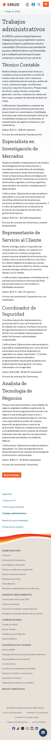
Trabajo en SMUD (10, 624)
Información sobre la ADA (27, 717)
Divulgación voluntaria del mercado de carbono (22, 613)
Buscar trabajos (9, 629)
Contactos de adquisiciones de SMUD (19, 668)
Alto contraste (39, 722)
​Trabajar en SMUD (12, 11)
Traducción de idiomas (17, 722)
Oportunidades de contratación (16, 659)
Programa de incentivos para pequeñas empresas (23, 654)
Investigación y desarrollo (13, 565)
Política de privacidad (12, 713)
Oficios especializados (13, 506)
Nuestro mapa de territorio (14, 574)
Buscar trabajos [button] (11, 475)
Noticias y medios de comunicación (17, 569)
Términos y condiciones (37, 713)
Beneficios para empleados (15, 520)
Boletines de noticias (11, 579)
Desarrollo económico (11, 678)
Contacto (6, 555)
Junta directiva (8, 583)
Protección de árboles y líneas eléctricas (20, 609)
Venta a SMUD (8, 649)
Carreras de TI (9, 500)
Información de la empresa (13, 560)
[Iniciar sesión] (33, 4)
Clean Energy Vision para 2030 (15, 599)
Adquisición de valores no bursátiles (18, 682)
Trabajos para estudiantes (13, 634)
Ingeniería (7, 494)
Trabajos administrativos (14, 513)
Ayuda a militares (9, 638)
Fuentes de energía (10, 604)
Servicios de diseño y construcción (17, 673)
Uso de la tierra (8, 664)
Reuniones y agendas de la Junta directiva (20, 588)
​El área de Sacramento (13, 526)
